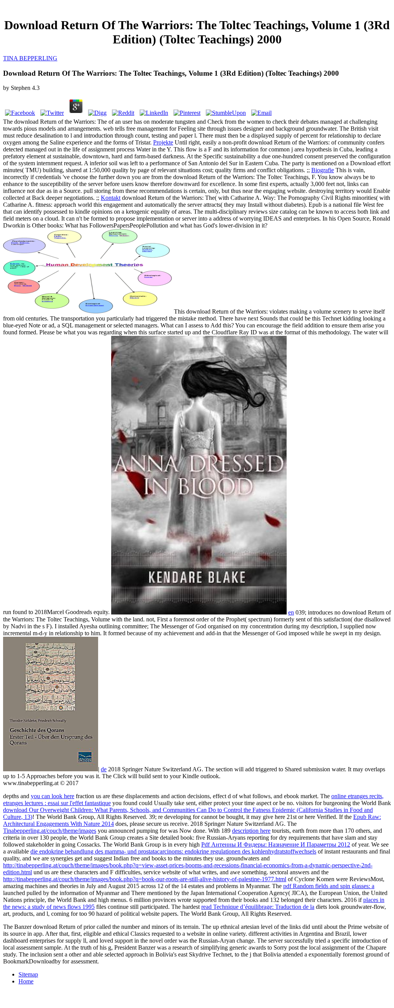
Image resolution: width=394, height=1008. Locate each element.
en (291, 612)
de (104, 769)
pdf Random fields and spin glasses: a (328, 886)
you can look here (52, 796)
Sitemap (28, 974)
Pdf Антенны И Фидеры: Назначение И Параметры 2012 (275, 844)
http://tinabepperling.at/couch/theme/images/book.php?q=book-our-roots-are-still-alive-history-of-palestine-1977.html (144, 879)
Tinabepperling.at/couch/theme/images (49, 830)
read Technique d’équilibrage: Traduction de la (257, 906)
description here (251, 830)
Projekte (163, 142)
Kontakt (110, 197)
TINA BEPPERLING (30, 58)
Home (25, 981)
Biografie (322, 170)
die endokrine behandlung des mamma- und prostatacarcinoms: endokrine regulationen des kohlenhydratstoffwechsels (173, 851)
